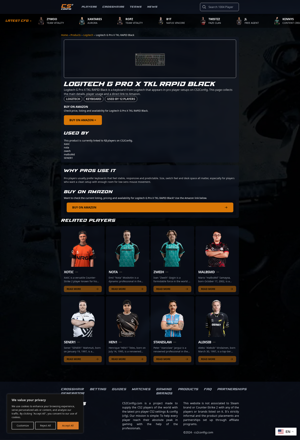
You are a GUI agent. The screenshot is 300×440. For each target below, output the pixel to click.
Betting (98, 389)
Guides (119, 389)
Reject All (45, 425)
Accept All (68, 425)
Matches (141, 389)
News (152, 7)
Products (75, 35)
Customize (23, 425)
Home (64, 35)
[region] (45, 413)
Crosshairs (113, 7)
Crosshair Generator (72, 391)
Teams (136, 7)
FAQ (208, 389)
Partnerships (232, 389)
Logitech (88, 35)
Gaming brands (164, 391)
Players (89, 7)
